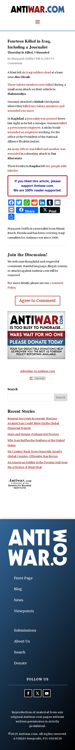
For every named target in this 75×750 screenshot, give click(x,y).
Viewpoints (24, 611)
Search (19, 652)
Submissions (25, 630)
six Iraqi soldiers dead (36, 72)
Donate (20, 663)
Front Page (23, 578)
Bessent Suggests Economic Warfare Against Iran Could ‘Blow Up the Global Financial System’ (33, 423)
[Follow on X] (37, 693)
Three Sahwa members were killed (31, 84)
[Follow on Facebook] (28, 693)
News (18, 600)
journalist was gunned (42, 118)
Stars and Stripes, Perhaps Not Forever (33, 434)
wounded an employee (23, 132)
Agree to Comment (37, 300)
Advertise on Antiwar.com (37, 371)
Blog (18, 589)
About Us (22, 641)
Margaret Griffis (22, 58)
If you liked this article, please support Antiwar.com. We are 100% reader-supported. (37, 185)
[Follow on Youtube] (47, 693)
